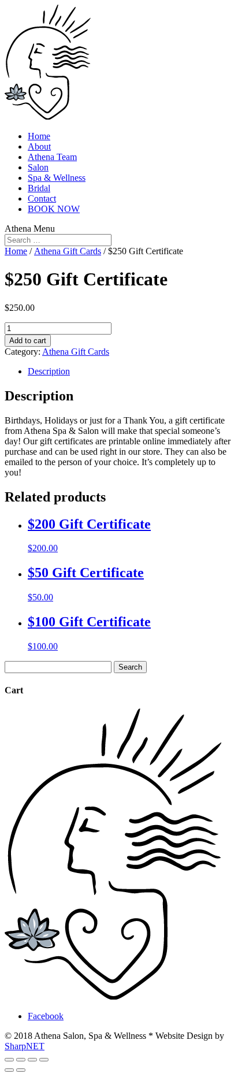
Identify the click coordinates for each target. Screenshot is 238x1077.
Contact (42, 198)
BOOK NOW (54, 209)
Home (39, 136)
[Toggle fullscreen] (32, 1059)
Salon (38, 167)
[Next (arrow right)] (20, 1070)
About (39, 146)
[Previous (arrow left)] (9, 1070)
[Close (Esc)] (9, 1059)
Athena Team (52, 157)
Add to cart (27, 340)
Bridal (39, 188)
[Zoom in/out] (44, 1059)
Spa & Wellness (56, 178)
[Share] (20, 1059)
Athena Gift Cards (67, 251)
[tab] (130, 371)
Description (49, 371)
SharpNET (24, 1046)
